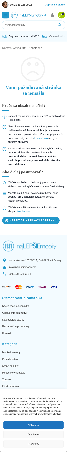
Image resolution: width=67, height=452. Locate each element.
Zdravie (6, 379)
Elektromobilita (10, 386)
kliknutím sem (23, 211)
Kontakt (6, 333)
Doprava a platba (55, 4)
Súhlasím (33, 425)
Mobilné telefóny (11, 352)
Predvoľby (33, 443)
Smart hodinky (10, 365)
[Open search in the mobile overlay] (33, 25)
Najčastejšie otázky (13, 319)
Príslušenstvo (10, 359)
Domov (6, 47)
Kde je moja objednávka (15, 305)
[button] (5, 15)
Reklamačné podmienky (16, 326)
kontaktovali (41, 138)
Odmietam (34, 434)
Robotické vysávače (13, 372)
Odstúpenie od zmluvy (14, 312)
